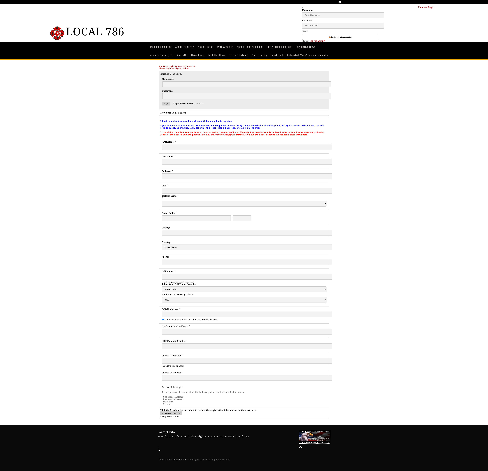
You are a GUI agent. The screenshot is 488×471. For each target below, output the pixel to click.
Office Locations (238, 55)
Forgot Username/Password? (188, 103)
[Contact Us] (340, 2)
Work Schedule (225, 46)
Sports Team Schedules (250, 46)
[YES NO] (244, 300)
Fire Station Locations (279, 46)
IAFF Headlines (216, 55)
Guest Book (277, 55)
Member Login (426, 7)
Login (305, 31)
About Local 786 (184, 46)
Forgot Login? (317, 41)
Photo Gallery (259, 55)
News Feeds (198, 55)
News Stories (205, 46)
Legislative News (305, 46)
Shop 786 (182, 55)
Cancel (305, 41)
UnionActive (179, 459)
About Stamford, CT (161, 55)
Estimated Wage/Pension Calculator (307, 55)
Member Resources (161, 46)
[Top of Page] (300, 447)
